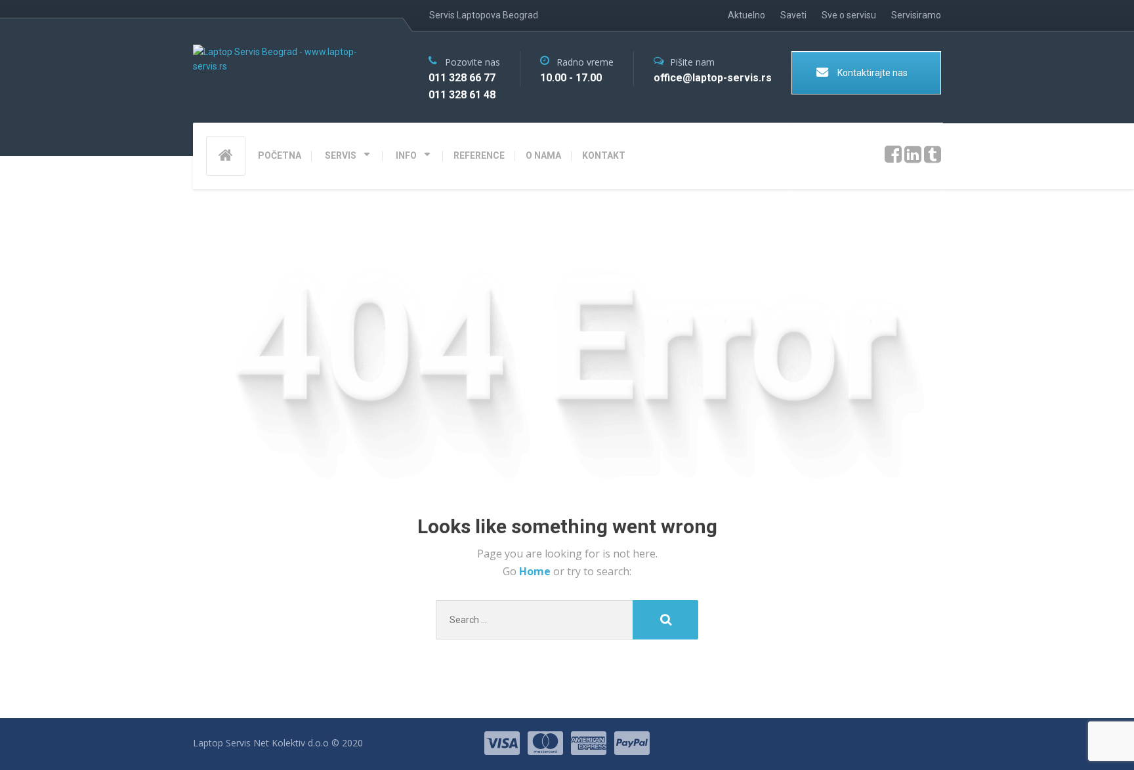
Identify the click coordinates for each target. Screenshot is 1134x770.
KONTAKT (603, 155)
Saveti (793, 15)
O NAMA (543, 155)
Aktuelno (746, 15)
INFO (406, 155)
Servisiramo (916, 15)
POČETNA (279, 155)
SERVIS (340, 155)
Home (536, 571)
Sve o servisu (849, 15)
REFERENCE (479, 155)
